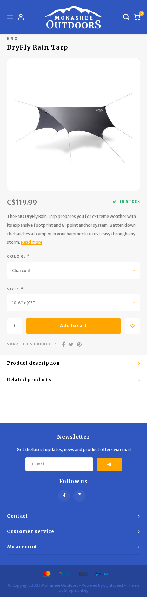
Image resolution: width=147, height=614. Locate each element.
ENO (12, 38)
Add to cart (73, 326)
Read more (31, 242)
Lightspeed (113, 585)
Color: (18, 256)
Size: (15, 289)
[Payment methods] (46, 573)
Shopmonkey (76, 590)
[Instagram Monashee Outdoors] (79, 496)
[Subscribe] (109, 464)
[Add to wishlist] (132, 326)
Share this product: (31, 344)
